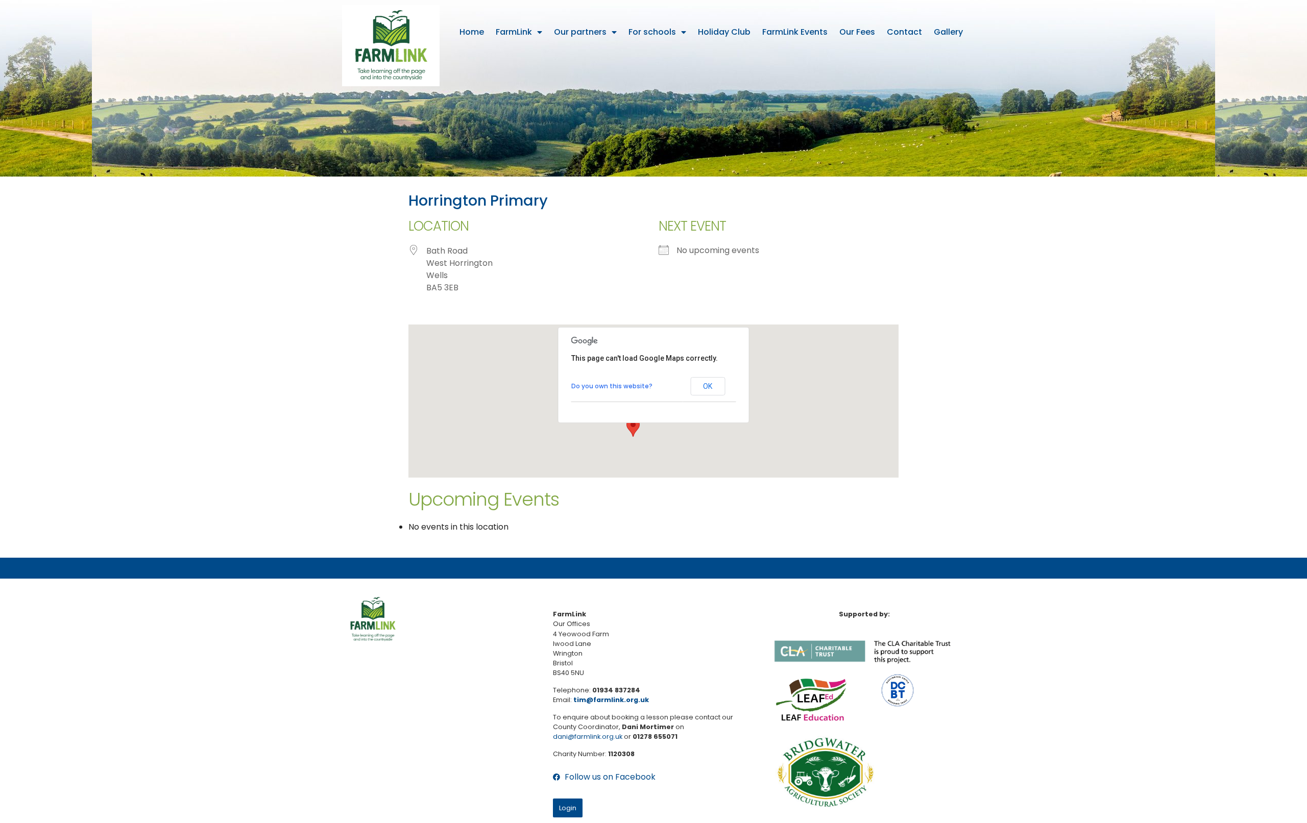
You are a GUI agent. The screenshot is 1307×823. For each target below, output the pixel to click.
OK (707, 386)
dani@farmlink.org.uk (587, 736)
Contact (904, 32)
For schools (652, 32)
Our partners (580, 32)
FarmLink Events (795, 32)
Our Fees (857, 32)
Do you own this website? (611, 386)
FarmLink (514, 32)
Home (471, 32)
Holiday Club (724, 32)
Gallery (948, 32)
